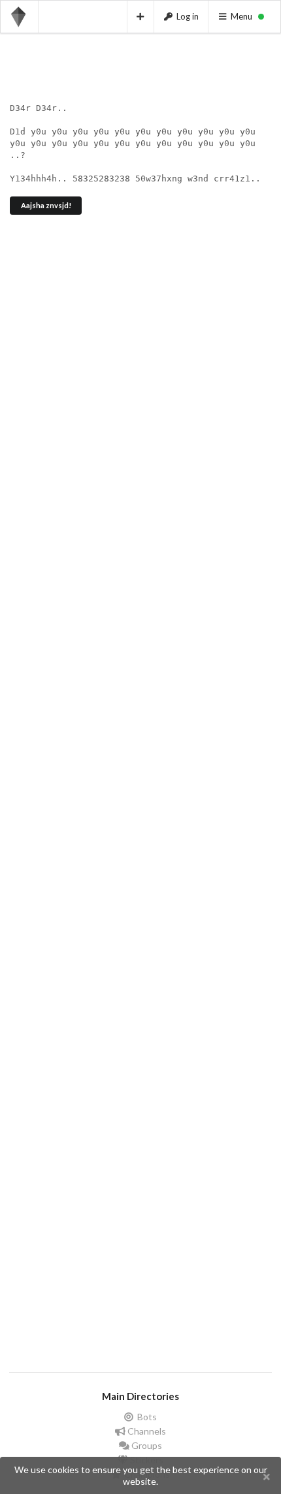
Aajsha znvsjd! (46, 205)
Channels (145, 1431)
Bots (146, 1417)
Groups (145, 1445)
